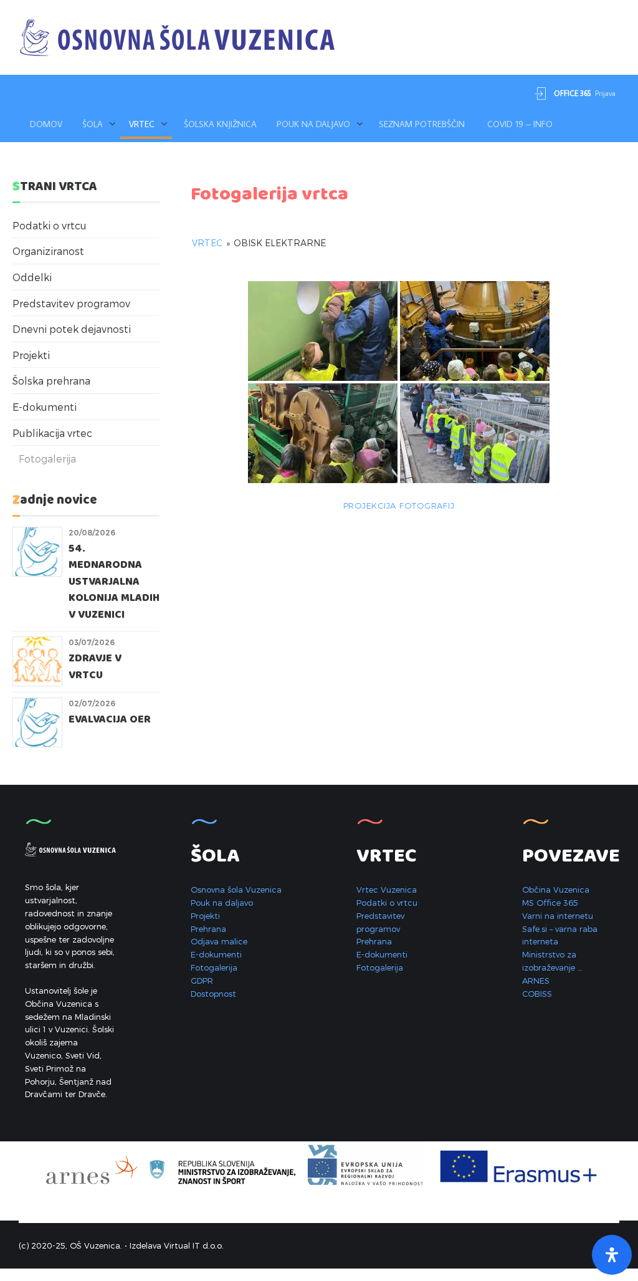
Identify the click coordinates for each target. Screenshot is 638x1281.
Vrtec (207, 242)
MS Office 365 (550, 903)
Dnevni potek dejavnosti (71, 329)
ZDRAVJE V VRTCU (95, 667)
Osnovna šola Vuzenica (236, 890)
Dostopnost (213, 994)
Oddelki (32, 277)
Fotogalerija (47, 458)
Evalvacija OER (110, 720)
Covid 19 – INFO (520, 124)
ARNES (536, 981)
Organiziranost (48, 251)
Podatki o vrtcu (49, 225)
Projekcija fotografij (399, 506)
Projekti (31, 355)
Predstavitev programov (71, 303)
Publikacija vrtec (52, 433)
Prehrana (208, 929)
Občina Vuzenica (555, 890)
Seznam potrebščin (422, 124)
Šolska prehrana (51, 380)
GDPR (202, 981)
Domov (46, 124)
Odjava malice (219, 941)
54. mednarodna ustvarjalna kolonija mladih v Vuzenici (114, 582)
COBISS (537, 994)
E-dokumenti (44, 407)
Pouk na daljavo (313, 124)
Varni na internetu (557, 916)
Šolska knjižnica (220, 124)
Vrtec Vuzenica (386, 890)
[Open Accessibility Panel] (612, 1255)
